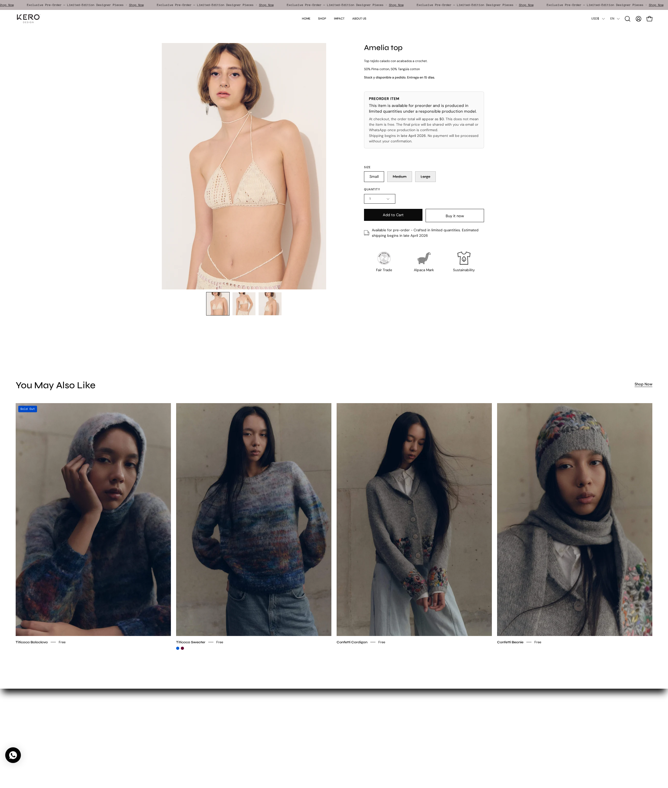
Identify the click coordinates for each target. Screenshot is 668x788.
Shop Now (27, 5)
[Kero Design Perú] (29, 18)
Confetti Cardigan (352, 642)
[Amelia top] (218, 304)
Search (256, 709)
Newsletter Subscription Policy (275, 731)
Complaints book (264, 745)
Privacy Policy (261, 724)
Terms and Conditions (268, 716)
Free (62, 642)
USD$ (595, 18)
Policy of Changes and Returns (276, 738)
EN (612, 18)
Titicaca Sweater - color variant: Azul (177, 648)
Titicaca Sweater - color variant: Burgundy (182, 648)
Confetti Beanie (510, 642)
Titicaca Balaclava (32, 642)
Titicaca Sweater (190, 642)
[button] (339, 18)
